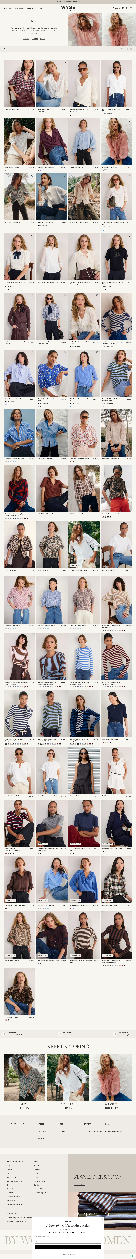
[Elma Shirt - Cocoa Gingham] (84, 600)
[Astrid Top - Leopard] (52, 544)
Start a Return (11, 1177)
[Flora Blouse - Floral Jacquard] (116, 433)
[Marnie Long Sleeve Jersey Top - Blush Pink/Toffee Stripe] (19, 656)
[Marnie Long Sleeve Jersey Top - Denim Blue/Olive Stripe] (52, 713)
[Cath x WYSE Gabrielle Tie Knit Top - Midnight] (116, 256)
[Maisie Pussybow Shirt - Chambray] (19, 373)
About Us (37, 1166)
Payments (10, 1189)
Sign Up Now (79, 1185)
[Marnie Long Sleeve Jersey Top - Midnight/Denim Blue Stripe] (84, 713)
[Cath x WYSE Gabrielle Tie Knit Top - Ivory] (19, 256)
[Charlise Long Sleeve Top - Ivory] (84, 83)
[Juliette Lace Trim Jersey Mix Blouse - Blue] (84, 373)
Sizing (36, 1177)
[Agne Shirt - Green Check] (19, 196)
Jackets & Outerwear (92, 1131)
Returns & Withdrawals (14, 1181)
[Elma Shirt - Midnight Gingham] (52, 600)
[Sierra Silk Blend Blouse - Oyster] (84, 196)
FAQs (8, 1166)
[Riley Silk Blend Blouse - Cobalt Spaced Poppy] (52, 373)
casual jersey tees (43, 28)
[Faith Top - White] (116, 770)
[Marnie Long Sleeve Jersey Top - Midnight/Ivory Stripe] (19, 713)
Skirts (108, 1124)
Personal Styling (39, 1189)
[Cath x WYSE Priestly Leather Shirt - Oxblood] (19, 316)
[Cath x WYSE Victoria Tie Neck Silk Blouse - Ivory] (84, 256)
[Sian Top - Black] (84, 770)
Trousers (42, 1131)
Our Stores (37, 1185)
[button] (116, 8)
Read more (22, 1035)
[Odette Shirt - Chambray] (52, 433)
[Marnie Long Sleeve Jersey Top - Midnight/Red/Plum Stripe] (19, 488)
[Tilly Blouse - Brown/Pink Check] (84, 488)
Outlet (39, 8)
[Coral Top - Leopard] (19, 544)
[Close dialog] (102, 1219)
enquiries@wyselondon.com (74, 1)
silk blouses (32, 28)
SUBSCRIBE (68, 1247)
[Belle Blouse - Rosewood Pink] (116, 141)
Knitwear (87, 1124)
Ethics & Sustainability (14, 1204)
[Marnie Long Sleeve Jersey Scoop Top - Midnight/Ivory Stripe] (116, 316)
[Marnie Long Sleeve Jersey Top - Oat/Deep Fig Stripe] (116, 656)
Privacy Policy (11, 1200)
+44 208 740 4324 (20, 1222)
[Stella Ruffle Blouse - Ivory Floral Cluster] (84, 316)
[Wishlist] (123, 8)
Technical (10, 1193)
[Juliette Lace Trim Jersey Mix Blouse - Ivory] (116, 196)
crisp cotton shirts (20, 28)
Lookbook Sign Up (40, 1193)
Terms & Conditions (13, 1196)
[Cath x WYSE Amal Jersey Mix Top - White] (52, 256)
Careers (36, 1173)
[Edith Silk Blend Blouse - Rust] (52, 488)
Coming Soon (19, 8)
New (5, 8)
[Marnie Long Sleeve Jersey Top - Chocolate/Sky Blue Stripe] (52, 656)
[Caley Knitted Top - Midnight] (116, 713)
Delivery (9, 1173)
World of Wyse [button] (30, 8)
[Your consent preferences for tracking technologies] (133, 1256)
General (9, 1170)
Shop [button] (10, 8)
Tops (62, 1124)
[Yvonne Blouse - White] (19, 141)
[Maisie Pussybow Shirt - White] (52, 196)
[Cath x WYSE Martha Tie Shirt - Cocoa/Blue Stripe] (52, 316)
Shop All (42, 1138)
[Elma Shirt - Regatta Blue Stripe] (19, 433)
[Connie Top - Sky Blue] (84, 141)
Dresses (41, 1124)
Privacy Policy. (72, 1254)
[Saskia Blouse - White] (52, 83)
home (5, 16)
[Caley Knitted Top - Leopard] (116, 488)
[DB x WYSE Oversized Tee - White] (52, 770)
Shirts (42, 39)
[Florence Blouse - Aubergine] (52, 141)
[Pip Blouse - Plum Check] (19, 83)
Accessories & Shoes (114, 1131)
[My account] (127, 8)
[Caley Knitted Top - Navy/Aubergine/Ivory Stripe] (19, 823)
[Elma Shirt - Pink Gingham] (19, 600)
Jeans (63, 1131)
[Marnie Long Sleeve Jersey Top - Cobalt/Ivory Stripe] (84, 656)
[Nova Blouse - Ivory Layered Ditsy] (84, 433)
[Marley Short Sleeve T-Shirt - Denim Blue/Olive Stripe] (116, 373)
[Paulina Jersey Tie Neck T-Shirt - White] (116, 83)
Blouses (26, 39)
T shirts (35, 39)
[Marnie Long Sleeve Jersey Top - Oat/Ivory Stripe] (116, 600)
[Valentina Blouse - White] (19, 770)
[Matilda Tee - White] (116, 544)
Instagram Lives (39, 1181)
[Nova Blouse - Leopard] (19, 991)
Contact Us (38, 1170)
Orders (9, 1185)
